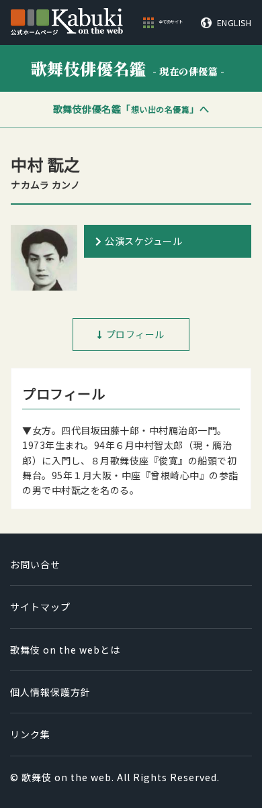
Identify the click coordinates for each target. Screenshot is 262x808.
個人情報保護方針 (50, 692)
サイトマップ (40, 606)
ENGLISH (234, 23)
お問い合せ (35, 564)
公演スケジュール (143, 241)
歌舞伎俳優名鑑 (128, 68)
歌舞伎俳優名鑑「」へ (131, 108)
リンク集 (30, 734)
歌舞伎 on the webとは (65, 649)
